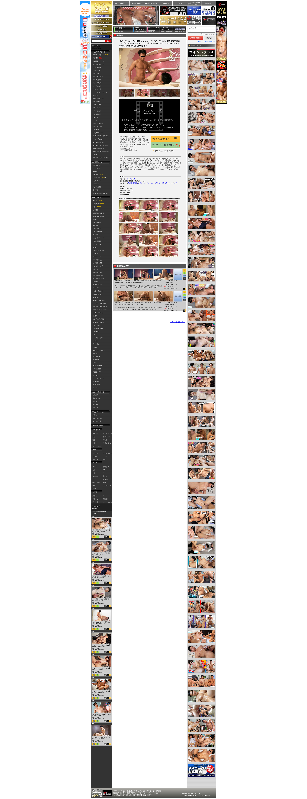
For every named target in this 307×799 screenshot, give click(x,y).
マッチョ (146, 183)
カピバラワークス (98, 238)
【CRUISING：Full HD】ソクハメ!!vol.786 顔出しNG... (101, 576)
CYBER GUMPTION (99, 303)
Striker (95, 154)
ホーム (121, 3)
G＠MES (97, 58)
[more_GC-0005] (178, 274)
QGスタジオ (96, 415)
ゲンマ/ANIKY (97, 356)
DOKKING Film (97, 294)
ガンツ (95, 120)
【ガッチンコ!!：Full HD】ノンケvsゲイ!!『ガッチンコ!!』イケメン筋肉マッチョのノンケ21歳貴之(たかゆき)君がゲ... (137, 281)
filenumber (96, 297)
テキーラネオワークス (100, 306)
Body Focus (96, 130)
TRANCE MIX (97, 257)
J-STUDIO (98, 174)
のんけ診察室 (97, 80)
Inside (95, 219)
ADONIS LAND (97, 263)
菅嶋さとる (96, 398)
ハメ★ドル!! (96, 114)
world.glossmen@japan (100, 193)
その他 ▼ (96, 388)
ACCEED (96, 210)
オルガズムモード (98, 64)
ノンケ (170, 183)
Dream (95, 171)
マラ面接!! (96, 73)
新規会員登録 (136, 3)
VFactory (95, 282)
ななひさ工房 (97, 421)
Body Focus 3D (98, 133)
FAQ (135, 791)
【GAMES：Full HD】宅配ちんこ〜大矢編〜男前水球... (101, 622)
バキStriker (96, 101)
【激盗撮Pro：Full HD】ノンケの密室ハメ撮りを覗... (101, 737)
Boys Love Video (98, 250)
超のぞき (95, 95)
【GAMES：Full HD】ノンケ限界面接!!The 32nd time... (101, 530)
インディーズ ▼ (99, 178)
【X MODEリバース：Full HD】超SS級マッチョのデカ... (101, 645)
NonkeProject (97, 285)
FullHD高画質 (132, 183)
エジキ (97, 207)
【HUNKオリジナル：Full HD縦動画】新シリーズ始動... (101, 553)
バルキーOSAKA (98, 328)
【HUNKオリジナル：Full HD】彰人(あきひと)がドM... (101, 691)
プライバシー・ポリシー (146, 793)
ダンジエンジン (98, 418)
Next (160, 17)
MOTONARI (96, 165)
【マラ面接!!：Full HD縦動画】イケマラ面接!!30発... (101, 599)
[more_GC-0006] (178, 296)
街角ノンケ (96, 269)
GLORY (95, 235)
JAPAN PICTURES (99, 350)
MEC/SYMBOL (97, 366)
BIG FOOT (96, 254)
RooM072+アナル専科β (100, 136)
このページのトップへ (177, 322)
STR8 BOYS (97, 229)
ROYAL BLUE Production (100, 309)
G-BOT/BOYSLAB (98, 213)
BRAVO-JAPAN (98, 291)
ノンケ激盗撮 (97, 67)
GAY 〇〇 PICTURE (99, 319)
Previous (112, 17)
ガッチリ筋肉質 (155, 183)
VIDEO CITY (97, 372)
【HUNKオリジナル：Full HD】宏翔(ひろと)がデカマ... (101, 668)
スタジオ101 (97, 187)
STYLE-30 (96, 381)
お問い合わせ (194, 3)
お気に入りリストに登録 (162, 151)
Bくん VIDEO (97, 181)
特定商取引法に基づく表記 (121, 793)
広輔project (98, 204)
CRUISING (96, 70)
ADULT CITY (97, 105)
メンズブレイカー (98, 260)
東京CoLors (96, 344)
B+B (94, 335)
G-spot (98, 148)
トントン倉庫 (97, 244)
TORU (95, 401)
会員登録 (130, 791)
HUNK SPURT (101, 151)
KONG (95, 347)
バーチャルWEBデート (100, 92)
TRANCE (96, 288)
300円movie (96, 108)
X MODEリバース (98, 61)
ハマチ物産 (96, 325)
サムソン (95, 353)
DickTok (95, 341)
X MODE (95, 117)
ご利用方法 (165, 3)
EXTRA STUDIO (98, 313)
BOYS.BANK (97, 222)
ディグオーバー (98, 275)
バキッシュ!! (96, 111)
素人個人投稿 (97, 384)
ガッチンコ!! (96, 86)
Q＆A (180, 3)
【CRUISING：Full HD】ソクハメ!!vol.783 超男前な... (101, 714)
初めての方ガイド (151, 3)
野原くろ (95, 407)
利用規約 (134, 793)
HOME (114, 791)
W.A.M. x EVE (100, 145)
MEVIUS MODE (98, 123)
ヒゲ (175, 183)
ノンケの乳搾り (98, 83)
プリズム (95, 375)
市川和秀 (95, 395)
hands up (96, 184)
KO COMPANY (97, 232)
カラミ (140, 183)
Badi (94, 363)
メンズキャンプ (98, 266)
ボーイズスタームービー (100, 378)
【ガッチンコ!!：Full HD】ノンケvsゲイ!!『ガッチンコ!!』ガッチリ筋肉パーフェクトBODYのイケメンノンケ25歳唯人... (137, 303)
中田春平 (95, 404)
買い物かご (208, 3)
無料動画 (158, 791)
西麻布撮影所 (97, 241)
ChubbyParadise (98, 322)
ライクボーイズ (98, 338)
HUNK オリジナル (100, 55)
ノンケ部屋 (96, 168)
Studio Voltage (97, 272)
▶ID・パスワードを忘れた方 (206, 41)
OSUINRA (96, 359)
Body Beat (96, 331)
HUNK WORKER (98, 98)
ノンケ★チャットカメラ (100, 158)
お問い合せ (141, 791)
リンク (158, 793)
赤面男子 (95, 225)
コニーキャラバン (98, 77)
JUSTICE (97, 201)
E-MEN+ (95, 316)
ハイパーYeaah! (98, 139)
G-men (95, 247)
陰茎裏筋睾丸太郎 (98, 278)
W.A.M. (98, 142)
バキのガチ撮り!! (98, 89)
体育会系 (164, 183)
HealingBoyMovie (98, 216)
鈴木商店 (95, 190)
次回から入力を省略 (209, 34)
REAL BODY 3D (98, 126)
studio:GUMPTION (99, 300)
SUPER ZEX (97, 369)
